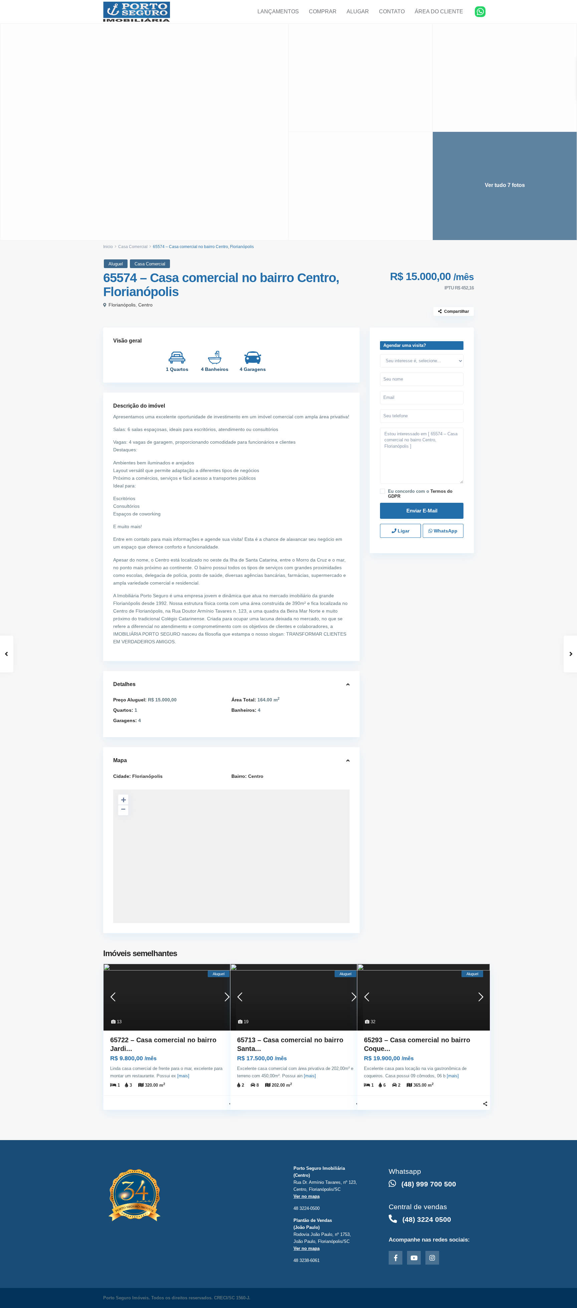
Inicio (108, 246)
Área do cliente (439, 11)
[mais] (183, 1075)
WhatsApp (444, 530)
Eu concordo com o (420, 494)
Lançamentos (278, 11)
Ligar (402, 530)
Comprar (323, 11)
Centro (145, 304)
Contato (392, 11)
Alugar (358, 11)
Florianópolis (122, 304)
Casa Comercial (133, 246)
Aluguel (116, 263)
